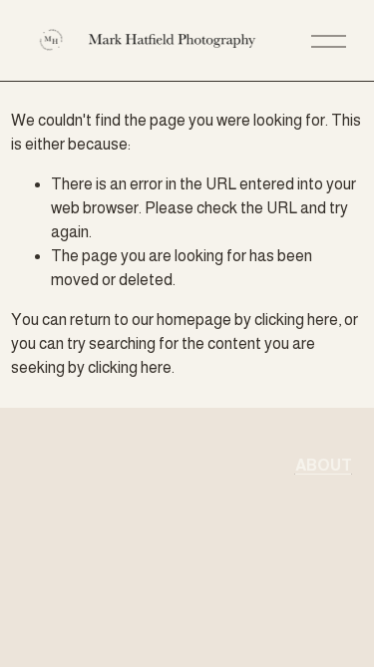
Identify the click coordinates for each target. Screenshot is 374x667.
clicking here (296, 319)
